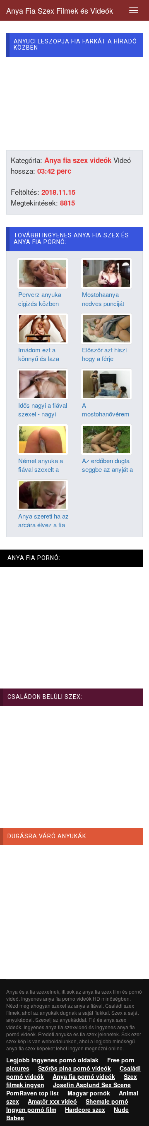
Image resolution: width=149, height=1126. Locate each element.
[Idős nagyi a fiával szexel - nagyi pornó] (42, 383)
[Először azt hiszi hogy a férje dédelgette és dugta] (106, 328)
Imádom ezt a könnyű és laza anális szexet (38, 358)
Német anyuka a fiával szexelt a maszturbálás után (43, 469)
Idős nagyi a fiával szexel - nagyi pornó (42, 414)
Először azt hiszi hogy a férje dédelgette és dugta (104, 362)
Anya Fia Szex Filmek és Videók (59, 10)
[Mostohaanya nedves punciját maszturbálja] (106, 272)
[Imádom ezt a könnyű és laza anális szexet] (42, 328)
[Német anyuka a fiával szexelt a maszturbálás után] (42, 439)
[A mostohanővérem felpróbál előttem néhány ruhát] (106, 383)
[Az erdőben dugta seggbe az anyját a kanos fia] (106, 439)
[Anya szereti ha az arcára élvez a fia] (42, 494)
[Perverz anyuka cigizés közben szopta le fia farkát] (42, 272)
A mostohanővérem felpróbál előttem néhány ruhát (106, 418)
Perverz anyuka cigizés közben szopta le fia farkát (43, 303)
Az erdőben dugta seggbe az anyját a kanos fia (107, 469)
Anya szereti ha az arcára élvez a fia (43, 520)
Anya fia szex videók (77, 160)
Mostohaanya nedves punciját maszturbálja (103, 303)
